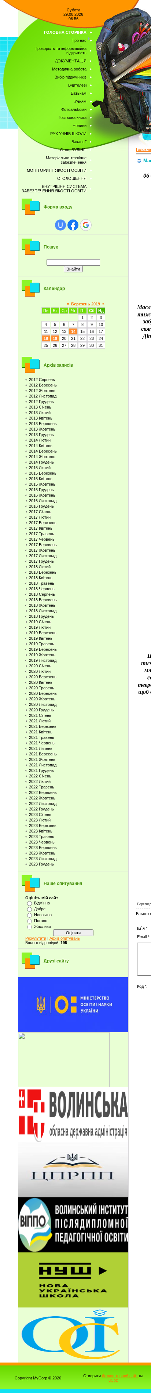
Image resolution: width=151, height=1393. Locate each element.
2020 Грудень (41, 710)
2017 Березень (42, 522)
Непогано (43, 915)
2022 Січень (40, 776)
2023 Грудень (41, 864)
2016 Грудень (41, 506)
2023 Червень (42, 842)
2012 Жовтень (42, 390)
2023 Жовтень (42, 853)
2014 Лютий (40, 440)
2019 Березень (42, 633)
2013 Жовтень (42, 429)
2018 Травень (41, 583)
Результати (35, 938)
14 (73, 331)
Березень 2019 (85, 304)
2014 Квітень (40, 445)
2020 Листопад (42, 704)
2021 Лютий (40, 721)
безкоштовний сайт (120, 1376)
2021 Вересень (43, 754)
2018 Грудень (41, 616)
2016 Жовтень (42, 495)
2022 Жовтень (42, 798)
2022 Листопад (42, 803)
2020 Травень (41, 688)
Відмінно (42, 903)
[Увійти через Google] (86, 225)
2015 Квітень (40, 478)
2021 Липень (40, 748)
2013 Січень (40, 407)
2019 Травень (41, 644)
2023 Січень (40, 814)
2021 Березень (42, 726)
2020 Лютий (40, 671)
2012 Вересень (43, 385)
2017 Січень (40, 511)
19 (55, 338)
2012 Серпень (42, 379)
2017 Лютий (40, 517)
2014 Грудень (41, 462)
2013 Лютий (40, 412)
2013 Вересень (43, 423)
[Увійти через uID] (60, 225)
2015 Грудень (41, 489)
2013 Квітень (40, 418)
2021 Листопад (42, 765)
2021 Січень (40, 715)
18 (46, 338)
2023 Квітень (40, 831)
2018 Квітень (40, 578)
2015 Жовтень (42, 484)
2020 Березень (42, 677)
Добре (39, 909)
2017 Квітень (40, 528)
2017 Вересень (43, 545)
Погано (40, 920)
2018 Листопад (42, 611)
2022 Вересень (43, 792)
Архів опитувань (64, 938)
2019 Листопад (42, 660)
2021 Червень (42, 743)
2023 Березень (42, 825)
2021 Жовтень (42, 759)
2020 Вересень (43, 693)
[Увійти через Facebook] (72, 225)
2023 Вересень (43, 847)
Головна (143, 149)
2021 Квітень (40, 732)
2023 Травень (41, 836)
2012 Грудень (41, 401)
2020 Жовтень (42, 699)
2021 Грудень (41, 770)
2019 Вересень (43, 649)
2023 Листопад (42, 858)
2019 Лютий (40, 627)
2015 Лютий (40, 467)
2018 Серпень (42, 594)
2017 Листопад (42, 556)
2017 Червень (42, 539)
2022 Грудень (41, 809)
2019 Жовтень (42, 655)
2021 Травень (41, 737)
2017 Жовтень (42, 550)
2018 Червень (42, 589)
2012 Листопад (42, 396)
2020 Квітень (40, 682)
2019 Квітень (40, 638)
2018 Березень (42, 572)
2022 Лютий (40, 781)
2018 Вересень (43, 600)
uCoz (113, 1380)
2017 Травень (41, 534)
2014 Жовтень (42, 456)
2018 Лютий (40, 567)
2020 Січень (40, 666)
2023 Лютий (40, 820)
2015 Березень (42, 473)
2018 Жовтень (42, 605)
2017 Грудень (41, 561)
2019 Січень (40, 622)
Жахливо (42, 926)
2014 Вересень (43, 451)
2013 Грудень (41, 434)
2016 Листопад (42, 500)
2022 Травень (41, 787)
